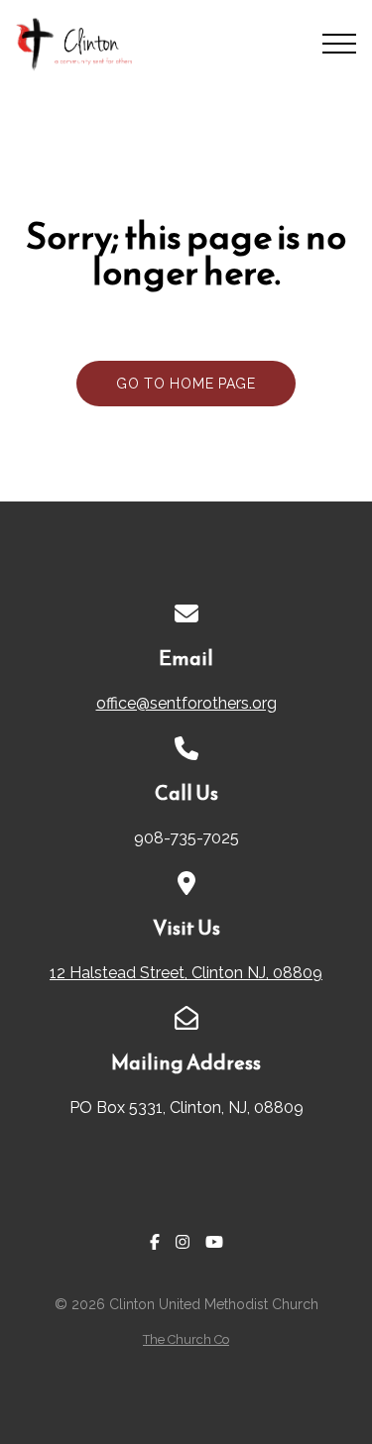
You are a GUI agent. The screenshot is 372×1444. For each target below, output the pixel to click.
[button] (339, 43)
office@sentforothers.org (186, 703)
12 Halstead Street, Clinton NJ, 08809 (186, 972)
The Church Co (186, 1339)
